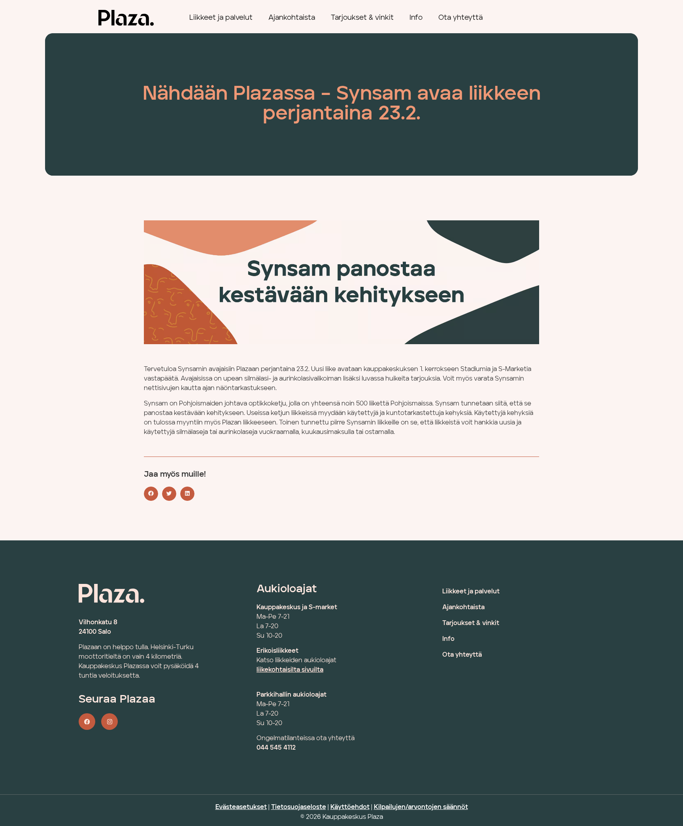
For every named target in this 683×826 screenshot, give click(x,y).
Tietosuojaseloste (298, 807)
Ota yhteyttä (460, 17)
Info (416, 17)
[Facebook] (87, 721)
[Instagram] (109, 721)
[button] (151, 494)
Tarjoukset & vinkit (362, 17)
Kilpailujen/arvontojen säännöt (421, 807)
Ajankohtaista (291, 17)
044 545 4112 (276, 748)
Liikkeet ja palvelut (221, 17)
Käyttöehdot (350, 807)
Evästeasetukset (241, 807)
